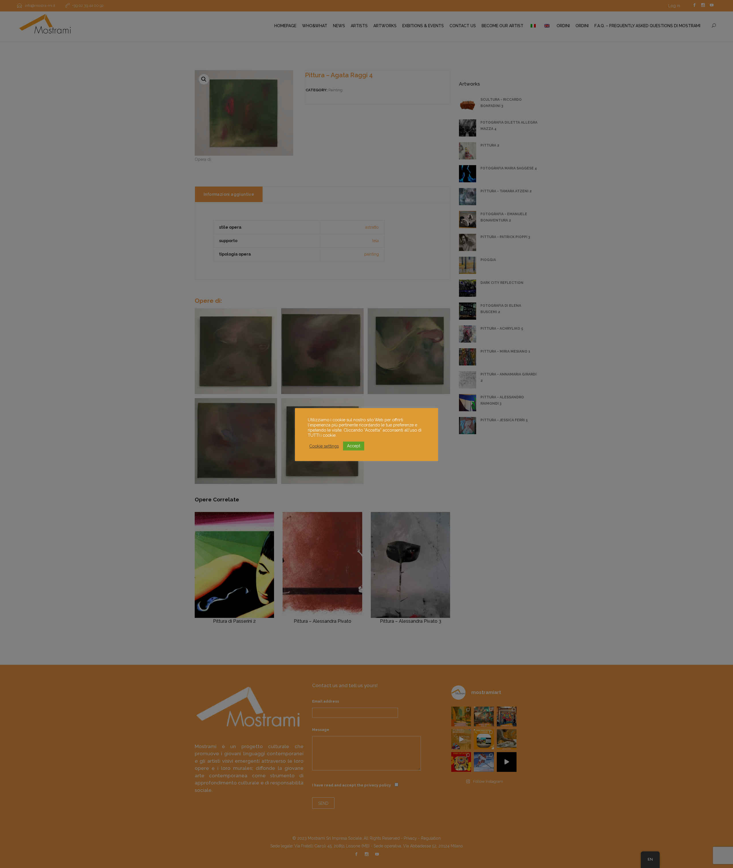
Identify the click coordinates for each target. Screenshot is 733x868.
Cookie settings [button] (324, 446)
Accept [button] (353, 446)
